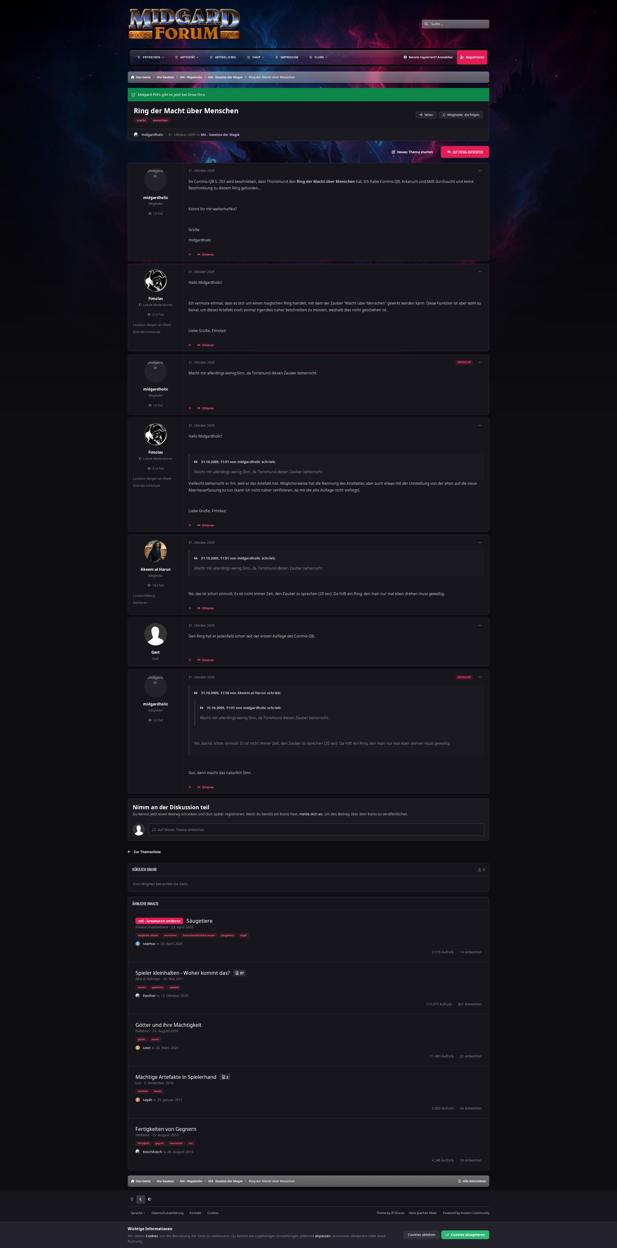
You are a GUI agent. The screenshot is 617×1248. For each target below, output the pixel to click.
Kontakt (195, 1213)
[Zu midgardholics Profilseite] (136, 134)
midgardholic (152, 134)
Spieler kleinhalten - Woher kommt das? (182, 972)
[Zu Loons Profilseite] (137, 1047)
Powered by (466, 1213)
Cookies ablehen (421, 1234)
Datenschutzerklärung (168, 1213)
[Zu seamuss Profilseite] (137, 943)
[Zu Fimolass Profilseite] (155, 280)
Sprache (137, 1213)
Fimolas (155, 298)
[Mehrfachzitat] (189, 254)
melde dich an (310, 814)
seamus (149, 943)
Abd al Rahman (147, 978)
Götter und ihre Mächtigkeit (168, 1025)
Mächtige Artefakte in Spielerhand (175, 1077)
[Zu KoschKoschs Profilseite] (137, 1151)
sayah (147, 1099)
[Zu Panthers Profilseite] (137, 995)
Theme (381, 1213)
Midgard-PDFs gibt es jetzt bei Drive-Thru (171, 94)
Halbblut (142, 1031)
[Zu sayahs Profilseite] (137, 1099)
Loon (147, 1047)
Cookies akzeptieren (468, 1234)
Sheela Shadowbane (151, 927)
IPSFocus (397, 1213)
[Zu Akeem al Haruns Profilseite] (155, 551)
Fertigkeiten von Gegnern (165, 1129)
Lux (138, 1083)
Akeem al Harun (156, 569)
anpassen (323, 1236)
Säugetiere (200, 920)
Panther (149, 995)
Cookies (213, 1213)
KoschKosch (152, 1151)
